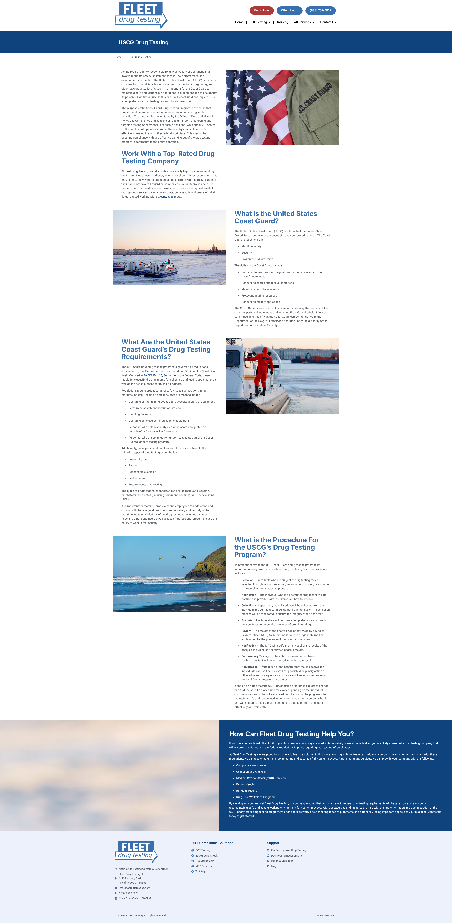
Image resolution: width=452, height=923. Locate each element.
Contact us (434, 812)
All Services (302, 22)
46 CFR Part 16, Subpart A (160, 375)
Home (239, 22)
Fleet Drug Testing (136, 171)
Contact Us (328, 22)
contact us (166, 197)
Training (282, 22)
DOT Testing (258, 22)
